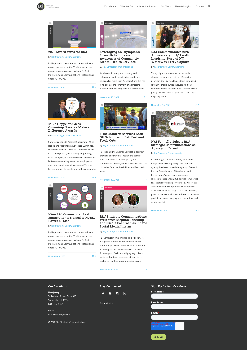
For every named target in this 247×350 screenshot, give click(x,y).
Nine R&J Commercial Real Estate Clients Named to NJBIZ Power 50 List (71, 217)
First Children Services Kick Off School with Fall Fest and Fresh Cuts (122, 137)
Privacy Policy (106, 303)
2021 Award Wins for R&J (67, 52)
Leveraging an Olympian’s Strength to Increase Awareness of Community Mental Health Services (120, 57)
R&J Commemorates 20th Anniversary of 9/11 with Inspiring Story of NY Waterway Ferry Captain (170, 57)
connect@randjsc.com (59, 314)
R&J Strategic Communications (66, 56)
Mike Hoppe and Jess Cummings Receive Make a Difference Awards (68, 127)
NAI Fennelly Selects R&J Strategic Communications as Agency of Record (173, 144)
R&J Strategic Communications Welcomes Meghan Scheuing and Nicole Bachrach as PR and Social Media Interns (123, 221)
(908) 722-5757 (55, 304)
